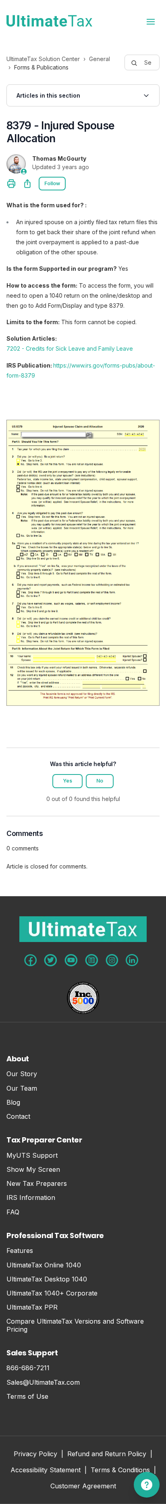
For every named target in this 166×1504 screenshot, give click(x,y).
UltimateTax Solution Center (43, 58)
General (99, 58)
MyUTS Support (32, 1155)
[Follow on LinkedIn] (132, 960)
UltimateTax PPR (32, 1307)
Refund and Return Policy (106, 1454)
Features (19, 1251)
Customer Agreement (83, 1486)
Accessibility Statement (45, 1470)
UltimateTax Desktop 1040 (46, 1279)
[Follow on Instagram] (112, 960)
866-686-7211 (28, 1368)
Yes (67, 781)
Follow (52, 183)
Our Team (21, 1088)
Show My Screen (33, 1169)
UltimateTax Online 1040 (43, 1265)
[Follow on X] (50, 960)
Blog (13, 1102)
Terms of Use (27, 1396)
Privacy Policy (35, 1454)
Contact (18, 1116)
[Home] (49, 21)
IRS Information (30, 1198)
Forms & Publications (41, 67)
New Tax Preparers (36, 1183)
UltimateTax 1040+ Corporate (52, 1293)
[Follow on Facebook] (30, 960)
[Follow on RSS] (91, 960)
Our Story (21, 1074)
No (99, 781)
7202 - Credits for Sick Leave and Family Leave (69, 348)
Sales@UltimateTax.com (43, 1382)
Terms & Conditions (120, 1470)
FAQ (12, 1212)
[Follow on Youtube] (71, 960)
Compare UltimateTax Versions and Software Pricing (75, 1325)
